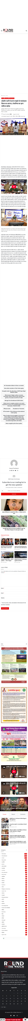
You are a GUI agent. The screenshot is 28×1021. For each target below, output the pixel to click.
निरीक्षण (3, 932)
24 (21, 1001)
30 (17, 1003)
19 (2, 1001)
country (3, 870)
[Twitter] (14, 470)
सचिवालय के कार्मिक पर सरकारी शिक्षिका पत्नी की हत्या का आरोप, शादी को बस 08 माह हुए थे (18, 830)
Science (3, 884)
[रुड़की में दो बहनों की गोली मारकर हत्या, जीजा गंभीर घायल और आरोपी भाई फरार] (21, 541)
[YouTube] (16, 470)
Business (4, 911)
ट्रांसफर (3, 924)
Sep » (5, 1007)
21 (10, 1001)
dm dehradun (4, 872)
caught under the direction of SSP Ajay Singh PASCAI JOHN (14, 391)
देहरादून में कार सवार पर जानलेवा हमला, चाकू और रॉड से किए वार (21, 560)
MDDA (3, 880)
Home (3, 95)
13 (6, 998)
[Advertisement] (14, 14)
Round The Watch (6, 114)
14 (10, 998)
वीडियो (3, 909)
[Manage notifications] (25, 1018)
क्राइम (3, 901)
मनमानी (3, 882)
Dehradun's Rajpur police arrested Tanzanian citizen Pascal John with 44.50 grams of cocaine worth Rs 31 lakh (13, 396)
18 (25, 998)
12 (2, 998)
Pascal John (7, 408)
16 (17, 998)
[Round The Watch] (8, 31)
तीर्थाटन (3, 878)
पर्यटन (3, 886)
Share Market (4, 930)
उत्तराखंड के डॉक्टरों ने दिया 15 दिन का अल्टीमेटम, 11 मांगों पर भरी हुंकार (7, 560)
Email (2, 593)
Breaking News (5, 897)
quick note (4, 934)
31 (21, 1003)
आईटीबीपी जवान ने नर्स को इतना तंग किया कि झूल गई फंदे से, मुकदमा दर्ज (18, 819)
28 (10, 1003)
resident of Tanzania (19, 408)
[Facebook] (12, 470)
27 (6, 1003)
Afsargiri (3, 920)
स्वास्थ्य (3, 893)
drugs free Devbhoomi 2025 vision (14, 400)
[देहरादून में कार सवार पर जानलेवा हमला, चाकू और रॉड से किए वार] (21, 554)
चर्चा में (3, 899)
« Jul (2, 1007)
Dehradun (6, 98)
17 (21, 998)
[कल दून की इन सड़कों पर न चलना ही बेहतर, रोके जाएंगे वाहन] (5, 826)
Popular (4, 814)
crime (7, 95)
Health (3, 895)
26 (2, 1003)
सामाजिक (3, 876)
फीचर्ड (3, 918)
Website (2, 597)
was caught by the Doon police (14, 423)
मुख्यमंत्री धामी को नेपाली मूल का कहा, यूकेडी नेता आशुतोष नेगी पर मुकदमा (14, 984)
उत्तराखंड (3, 868)
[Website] (10, 470)
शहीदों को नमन (4, 926)
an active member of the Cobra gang (14, 388)
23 (17, 1001)
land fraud (4, 874)
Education (4, 859)
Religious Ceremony (6, 888)
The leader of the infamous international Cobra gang (14, 412)
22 (14, 1001)
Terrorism (4, 928)
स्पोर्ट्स (3, 915)
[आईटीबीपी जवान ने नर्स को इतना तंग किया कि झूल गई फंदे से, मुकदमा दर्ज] (5, 820)
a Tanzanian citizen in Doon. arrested (14, 385)
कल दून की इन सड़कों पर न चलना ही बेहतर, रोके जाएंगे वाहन (18, 824)
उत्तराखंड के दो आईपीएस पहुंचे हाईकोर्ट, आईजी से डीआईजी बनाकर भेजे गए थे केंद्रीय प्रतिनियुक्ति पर (18, 836)
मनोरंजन (3, 903)
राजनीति (3, 862)
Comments (22, 814)
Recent (13, 814)
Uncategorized (5, 905)
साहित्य (3, 922)
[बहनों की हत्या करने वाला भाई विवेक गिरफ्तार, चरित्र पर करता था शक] (7, 541)
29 (14, 1003)
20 (6, 1001)
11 (25, 995)
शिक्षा (2, 913)
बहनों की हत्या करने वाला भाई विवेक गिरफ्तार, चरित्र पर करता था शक (6, 547)
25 (25, 1001)
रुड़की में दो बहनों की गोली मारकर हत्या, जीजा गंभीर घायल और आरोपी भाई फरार (21, 547)
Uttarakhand (11, 98)
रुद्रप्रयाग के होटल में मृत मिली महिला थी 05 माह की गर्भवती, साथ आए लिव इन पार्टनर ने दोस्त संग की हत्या (18, 842)
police (3, 864)
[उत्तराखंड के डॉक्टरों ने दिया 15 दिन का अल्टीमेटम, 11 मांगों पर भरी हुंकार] (7, 554)
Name (2, 588)
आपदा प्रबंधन (4, 866)
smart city (4, 891)
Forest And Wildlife (6, 907)
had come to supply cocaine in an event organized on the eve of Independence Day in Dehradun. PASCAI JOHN (13, 404)
